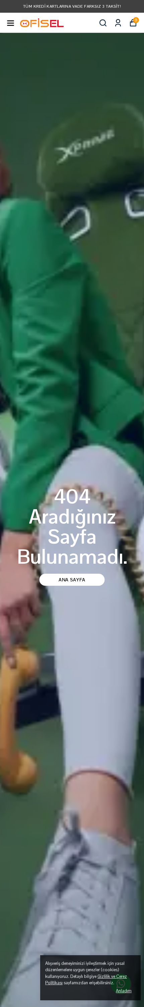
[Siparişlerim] (118, 23)
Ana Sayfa (72, 580)
